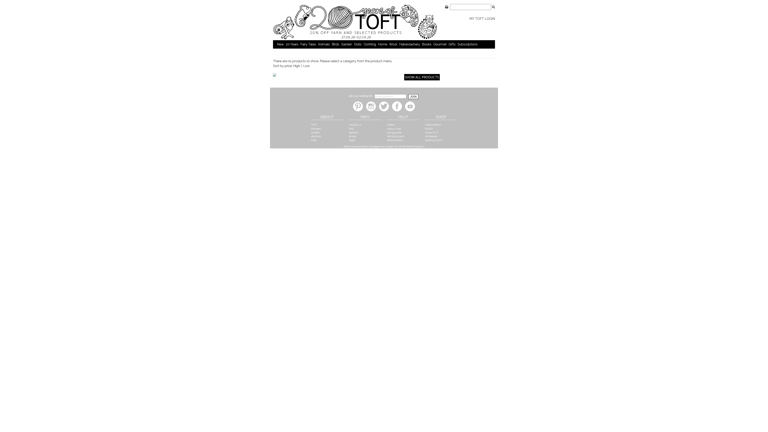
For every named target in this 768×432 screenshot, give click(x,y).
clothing (370, 44)
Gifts (452, 44)
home (382, 44)
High (296, 66)
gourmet (440, 44)
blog (313, 140)
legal (352, 140)
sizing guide (394, 132)
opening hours (433, 140)
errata (352, 136)
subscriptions (468, 44)
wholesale (431, 136)
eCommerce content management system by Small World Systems (384, 146)
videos (391, 124)
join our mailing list (360, 95)
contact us (355, 124)
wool (393, 44)
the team (316, 128)
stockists (316, 136)
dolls (358, 44)
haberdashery (409, 44)
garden (346, 44)
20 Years (292, 44)
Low (306, 66)
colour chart (394, 128)
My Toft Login (482, 19)
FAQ (351, 128)
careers (315, 132)
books (426, 44)
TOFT (314, 124)
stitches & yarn (395, 136)
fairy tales (308, 44)
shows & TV (432, 132)
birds (335, 44)
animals (324, 44)
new (280, 44)
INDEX (429, 128)
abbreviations (395, 140)
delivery (354, 132)
